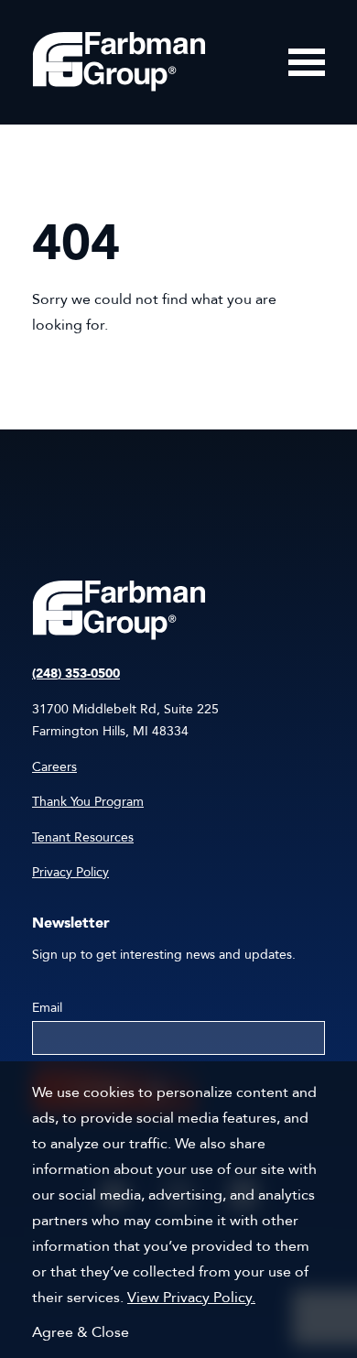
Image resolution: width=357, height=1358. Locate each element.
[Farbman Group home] (119, 62)
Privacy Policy (70, 872)
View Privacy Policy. (191, 1297)
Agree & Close (80, 1332)
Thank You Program (88, 801)
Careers (54, 767)
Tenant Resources (83, 837)
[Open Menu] (306, 62)
